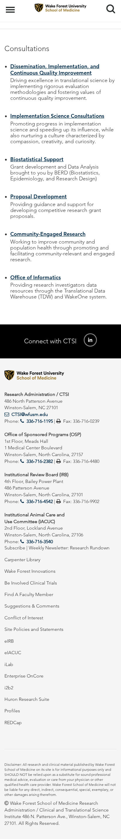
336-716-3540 (39, 541)
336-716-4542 (39, 501)
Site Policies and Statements (33, 629)
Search (108, 3)
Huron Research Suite (26, 699)
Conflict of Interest (23, 618)
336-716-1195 (39, 421)
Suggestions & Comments (31, 606)
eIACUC (12, 652)
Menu (11, 6)
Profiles (12, 711)
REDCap (13, 722)
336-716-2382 (39, 461)
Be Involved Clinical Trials (30, 583)
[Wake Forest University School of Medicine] (60, 376)
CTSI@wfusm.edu (29, 414)
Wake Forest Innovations (30, 571)
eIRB (9, 641)
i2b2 (8, 688)
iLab (8, 664)
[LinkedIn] (90, 340)
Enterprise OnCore (23, 676)
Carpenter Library (22, 559)
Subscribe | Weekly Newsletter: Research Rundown (57, 548)
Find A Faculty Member (28, 594)
